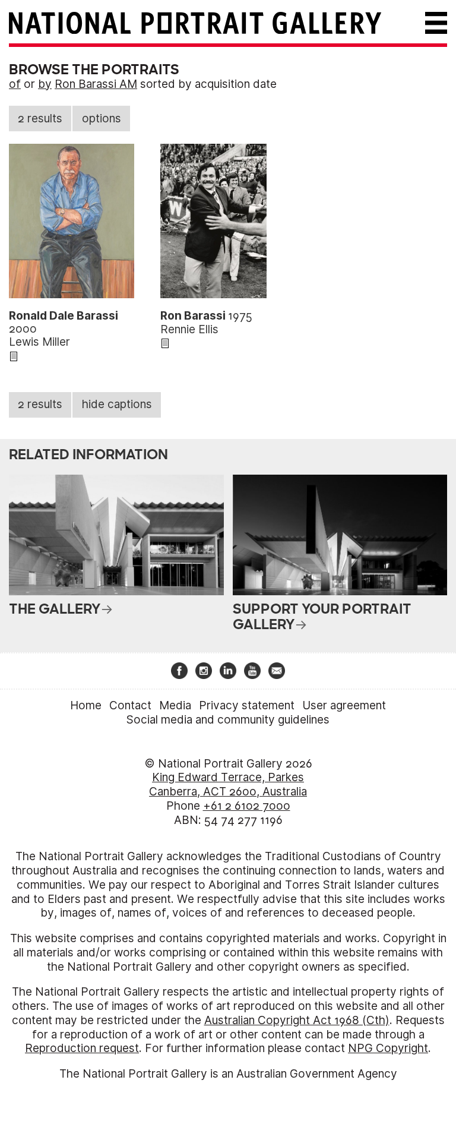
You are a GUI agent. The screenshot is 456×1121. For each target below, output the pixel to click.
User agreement (344, 705)
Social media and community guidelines (228, 720)
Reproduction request (82, 1048)
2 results (40, 118)
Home (86, 705)
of (15, 84)
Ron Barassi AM (96, 84)
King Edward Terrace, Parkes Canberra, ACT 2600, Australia (228, 784)
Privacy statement (246, 705)
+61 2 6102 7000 (246, 806)
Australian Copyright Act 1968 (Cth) (297, 1020)
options (101, 118)
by (45, 84)
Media (175, 705)
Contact (130, 705)
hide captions (117, 404)
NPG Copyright (388, 1048)
